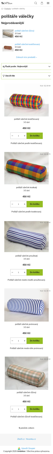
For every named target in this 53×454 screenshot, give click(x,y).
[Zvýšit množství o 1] (24, 136)
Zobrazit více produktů (25, 57)
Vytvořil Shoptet (28, 448)
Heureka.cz (31, 439)
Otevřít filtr (10, 76)
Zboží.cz (21, 439)
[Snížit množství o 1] (12, 136)
